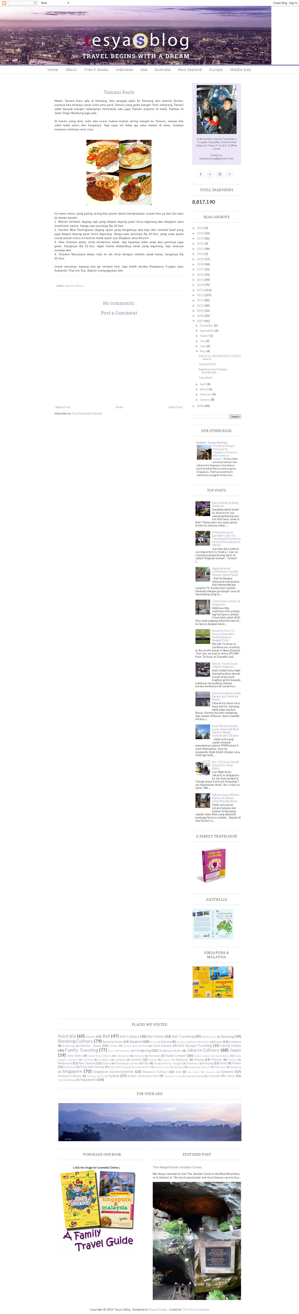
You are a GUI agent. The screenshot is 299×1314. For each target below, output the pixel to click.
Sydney (114, 1075)
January (205, 399)
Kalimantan (122, 1055)
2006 (201, 406)
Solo (178, 1071)
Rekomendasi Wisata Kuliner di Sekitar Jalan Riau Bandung (225, 798)
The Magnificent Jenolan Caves (177, 1167)
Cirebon (113, 1045)
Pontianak (70, 1066)
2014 (201, 284)
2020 (201, 253)
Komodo (154, 1055)
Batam (153, 1042)
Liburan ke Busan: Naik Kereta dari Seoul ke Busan (226, 696)
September (207, 330)
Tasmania (214, 1075)
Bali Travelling (183, 1036)
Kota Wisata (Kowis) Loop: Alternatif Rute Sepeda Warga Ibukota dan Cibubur (225, 730)
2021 (201, 248)
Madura (166, 1060)
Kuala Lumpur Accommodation (212, 1055)
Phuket (236, 1063)
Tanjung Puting (194, 1075)
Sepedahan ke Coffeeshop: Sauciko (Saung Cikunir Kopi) (225, 571)
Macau (153, 1059)
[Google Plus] (229, 174)
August (205, 335)
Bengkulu (182, 1042)
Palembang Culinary (127, 1063)
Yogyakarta (88, 1079)
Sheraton (220, 1066)
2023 (201, 238)
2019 (201, 259)
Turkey (230, 1075)
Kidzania (139, 1055)
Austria (90, 1036)
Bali (106, 1035)
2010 (201, 305)
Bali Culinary (129, 1036)
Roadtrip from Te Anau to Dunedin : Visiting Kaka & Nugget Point (223, 635)
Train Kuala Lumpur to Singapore (226, 602)
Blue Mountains (200, 1041)
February (206, 394)
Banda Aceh (209, 1036)
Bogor (218, 1041)
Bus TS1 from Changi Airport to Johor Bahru (225, 765)
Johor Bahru (75, 1055)
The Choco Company (196, 1309)
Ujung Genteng (67, 1079)
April (203, 384)
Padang (107, 1063)
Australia (163, 70)
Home (53, 70)
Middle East (240, 70)
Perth (223, 1063)
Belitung (166, 1041)
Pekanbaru (193, 1063)
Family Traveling (81, 1049)
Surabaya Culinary (70, 1075)
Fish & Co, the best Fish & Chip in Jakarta (220, 357)
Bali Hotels (155, 1036)
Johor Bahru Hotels (99, 1055)
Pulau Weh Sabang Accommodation (129, 1066)
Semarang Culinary (200, 1066)
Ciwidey (127, 1046)
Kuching (88, 1059)
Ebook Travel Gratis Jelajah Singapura (225, 665)
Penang (208, 1063)
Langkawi (104, 1059)
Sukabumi (210, 1072)
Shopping (235, 1066)
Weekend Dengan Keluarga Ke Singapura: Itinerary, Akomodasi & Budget (225, 452)
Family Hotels (230, 1045)
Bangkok (136, 1041)
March (204, 389)
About (71, 70)
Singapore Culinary (155, 1071)
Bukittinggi (68, 1045)
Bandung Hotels (113, 1041)
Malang (199, 1059)
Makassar (182, 1059)
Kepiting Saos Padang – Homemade (214, 371)
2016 (201, 274)
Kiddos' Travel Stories (211, 442)
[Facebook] (200, 174)
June (203, 346)
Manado (217, 1059)
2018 (201, 264)
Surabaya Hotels (95, 1076)
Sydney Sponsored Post (143, 1075)
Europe (216, 70)
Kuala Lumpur (175, 1055)
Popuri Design (158, 1309)
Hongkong (143, 1050)
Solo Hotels (194, 1072)
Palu (146, 1063)
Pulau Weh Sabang (92, 1067)
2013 (201, 290)
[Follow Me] (210, 174)
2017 (201, 269)
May (203, 351)
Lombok (136, 1059)
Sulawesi (227, 1071)
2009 (201, 310)
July (203, 341)
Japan (235, 1049)
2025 (201, 228)
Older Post (175, 407)
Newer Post (63, 407)
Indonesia (124, 70)
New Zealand (190, 70)
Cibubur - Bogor (90, 1045)
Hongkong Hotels (170, 1050)
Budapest (235, 1041)
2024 (201, 233)
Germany (124, 1050)
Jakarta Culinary (74, 285)
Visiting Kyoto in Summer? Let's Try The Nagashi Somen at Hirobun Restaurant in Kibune (226, 539)
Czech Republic (162, 1045)
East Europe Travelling (195, 1045)
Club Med (142, 1045)
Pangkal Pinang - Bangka (168, 1063)
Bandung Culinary (75, 1040)
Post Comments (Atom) (87, 413)
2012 (201, 295)
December (207, 325)
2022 (201, 243)
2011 (201, 300)
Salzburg (179, 1066)
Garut (111, 1051)
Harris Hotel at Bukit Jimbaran (225, 504)
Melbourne (65, 1063)
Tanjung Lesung (172, 1076)
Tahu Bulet (205, 377)
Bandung (227, 1036)
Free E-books (96, 70)
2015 (201, 279)
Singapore (72, 1071)
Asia (144, 70)
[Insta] (219, 174)
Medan (232, 1059)
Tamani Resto (207, 364)
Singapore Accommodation (113, 1071)
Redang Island (162, 1067)
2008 (201, 315)
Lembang (120, 1059)
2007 (201, 321)
